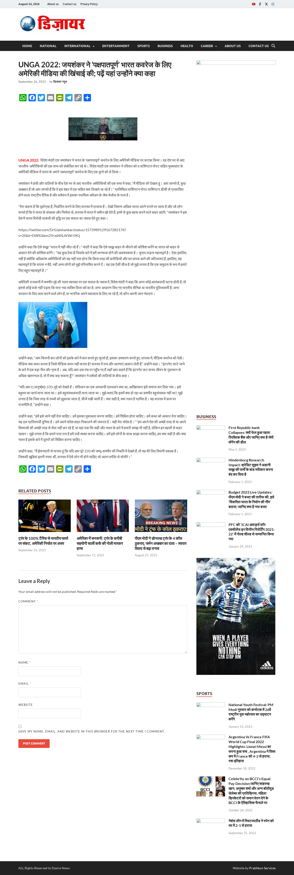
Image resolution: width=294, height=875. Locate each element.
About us (53, 4)
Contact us (69, 4)
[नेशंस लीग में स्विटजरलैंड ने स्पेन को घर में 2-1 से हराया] (210, 821)
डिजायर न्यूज (60, 81)
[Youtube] (253, 4)
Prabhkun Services (262, 868)
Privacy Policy (89, 4)
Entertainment (116, 46)
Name (24, 662)
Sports (143, 46)
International (77, 46)
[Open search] (273, 46)
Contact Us (259, 46)
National (48, 46)
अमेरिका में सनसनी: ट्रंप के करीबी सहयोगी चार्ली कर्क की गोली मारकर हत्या (100, 543)
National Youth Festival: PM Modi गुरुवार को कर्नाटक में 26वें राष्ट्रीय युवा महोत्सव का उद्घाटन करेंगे (251, 711)
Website (25, 705)
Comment (28, 601)
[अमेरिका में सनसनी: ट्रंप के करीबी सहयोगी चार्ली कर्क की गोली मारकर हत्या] (103, 517)
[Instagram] (273, 4)
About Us (233, 46)
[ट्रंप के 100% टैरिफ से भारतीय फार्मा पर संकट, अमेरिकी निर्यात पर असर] (44, 517)
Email (24, 683)
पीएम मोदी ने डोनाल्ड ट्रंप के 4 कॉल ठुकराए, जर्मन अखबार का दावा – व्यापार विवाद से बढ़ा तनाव (161, 543)
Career (207, 46)
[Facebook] (260, 4)
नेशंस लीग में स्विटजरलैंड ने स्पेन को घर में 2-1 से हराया (251, 823)
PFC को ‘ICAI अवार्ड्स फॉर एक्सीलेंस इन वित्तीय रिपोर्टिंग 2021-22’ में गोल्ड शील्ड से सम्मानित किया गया (252, 531)
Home (27, 46)
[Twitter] (266, 4)
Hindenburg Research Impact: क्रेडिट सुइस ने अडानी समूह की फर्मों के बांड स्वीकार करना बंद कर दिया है (251, 467)
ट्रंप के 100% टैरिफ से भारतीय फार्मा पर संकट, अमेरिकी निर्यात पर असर (43, 541)
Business (165, 46)
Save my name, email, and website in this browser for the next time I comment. (91, 731)
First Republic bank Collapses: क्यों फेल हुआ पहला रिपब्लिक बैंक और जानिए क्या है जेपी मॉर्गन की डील (251, 434)
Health (187, 46)
